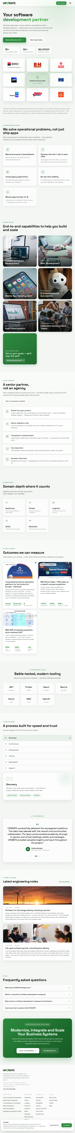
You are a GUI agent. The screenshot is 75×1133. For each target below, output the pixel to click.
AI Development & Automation (12, 1103)
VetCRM (38, 1100)
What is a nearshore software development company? (25, 994)
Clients (51, 1103)
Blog (50, 1106)
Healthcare (28, 1097)
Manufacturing (29, 1117)
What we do (7, 1094)
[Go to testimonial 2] (38, 856)
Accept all (66, 1125)
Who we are (52, 1097)
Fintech (27, 1100)
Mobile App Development (10, 1100)
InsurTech (27, 1106)
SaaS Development (8, 1108)
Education (27, 1114)
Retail (26, 1111)
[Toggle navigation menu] (70, 3)
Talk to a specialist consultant (15, 401)
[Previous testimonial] (31, 856)
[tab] (37, 738)
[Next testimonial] (44, 856)
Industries (28, 1094)
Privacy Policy (29, 1128)
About (51, 1094)
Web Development (8, 1106)
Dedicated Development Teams (12, 1111)
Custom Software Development (12, 1097)
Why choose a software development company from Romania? (28, 1001)
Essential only (54, 1125)
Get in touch (61, 3)
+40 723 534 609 (9, 1089)
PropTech (27, 1108)
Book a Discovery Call (13, 40)
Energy (27, 1119)
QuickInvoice (40, 1114)
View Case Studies (36, 40)
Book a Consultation (26, 1051)
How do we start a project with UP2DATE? (20, 1008)
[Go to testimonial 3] (39, 856)
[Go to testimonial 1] (36, 856)
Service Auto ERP (41, 1108)
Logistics (27, 1103)
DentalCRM (39, 1103)
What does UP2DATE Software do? (18, 988)
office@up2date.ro (49, 1051)
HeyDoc (38, 1106)
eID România (39, 1097)
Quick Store (39, 1111)
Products (39, 1094)
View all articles (64, 882)
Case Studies (53, 1100)
